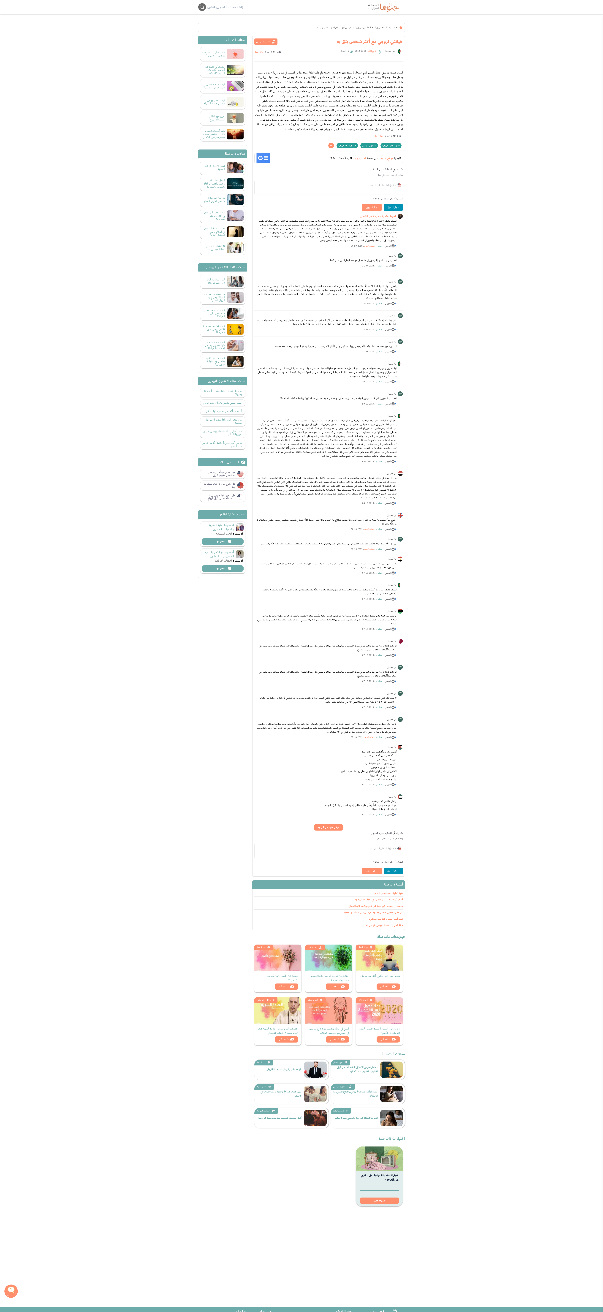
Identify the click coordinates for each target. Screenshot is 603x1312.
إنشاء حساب (235, 7)
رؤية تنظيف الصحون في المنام (389, 893)
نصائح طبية (312, 947)
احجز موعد (220, 541)
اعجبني (388, 245)
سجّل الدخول (393, 207)
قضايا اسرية (261, 1086)
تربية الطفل (363, 947)
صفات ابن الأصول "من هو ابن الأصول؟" (282, 978)
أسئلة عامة (261, 947)
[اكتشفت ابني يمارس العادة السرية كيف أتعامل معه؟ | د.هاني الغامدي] (277, 1010)
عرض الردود (369, 245)
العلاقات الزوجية (263, 1111)
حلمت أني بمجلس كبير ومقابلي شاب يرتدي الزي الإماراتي (375, 906)
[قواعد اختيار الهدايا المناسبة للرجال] (315, 1070)
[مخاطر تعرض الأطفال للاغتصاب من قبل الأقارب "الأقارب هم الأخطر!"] (391, 1070)
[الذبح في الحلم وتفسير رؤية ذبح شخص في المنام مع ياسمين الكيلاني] (328, 1010)
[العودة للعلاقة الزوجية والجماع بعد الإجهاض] (391, 1118)
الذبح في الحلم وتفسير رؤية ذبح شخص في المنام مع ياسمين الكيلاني (329, 1030)
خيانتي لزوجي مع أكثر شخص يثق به (334, 27)
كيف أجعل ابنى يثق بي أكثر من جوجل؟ (380, 976)
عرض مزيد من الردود (329, 827)
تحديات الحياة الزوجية (385, 27)
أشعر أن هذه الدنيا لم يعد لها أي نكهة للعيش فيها (379, 900)
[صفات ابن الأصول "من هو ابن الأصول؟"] (277, 958)
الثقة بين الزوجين (363, 27)
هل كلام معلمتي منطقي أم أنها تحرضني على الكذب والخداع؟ (373, 912)
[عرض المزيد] (331, 145)
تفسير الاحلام (313, 1000)
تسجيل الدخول (216, 7)
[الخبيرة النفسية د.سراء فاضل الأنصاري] (400, 216)
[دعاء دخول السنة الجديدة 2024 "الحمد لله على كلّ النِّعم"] (379, 1010)
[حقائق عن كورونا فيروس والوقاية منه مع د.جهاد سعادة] (328, 958)
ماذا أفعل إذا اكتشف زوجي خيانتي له (384, 925)
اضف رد (379, 245)
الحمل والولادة (338, 1111)
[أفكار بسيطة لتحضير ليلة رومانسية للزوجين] (315, 1118)
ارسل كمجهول (372, 207)
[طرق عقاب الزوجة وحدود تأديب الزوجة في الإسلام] (315, 1094)
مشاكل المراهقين (264, 1000)
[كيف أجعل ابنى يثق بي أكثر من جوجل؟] (379, 958)
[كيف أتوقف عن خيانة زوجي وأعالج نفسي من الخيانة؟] (391, 1094)
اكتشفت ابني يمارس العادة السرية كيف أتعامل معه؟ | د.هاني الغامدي (278, 1030)
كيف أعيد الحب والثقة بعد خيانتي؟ (386, 919)
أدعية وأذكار (363, 1000)
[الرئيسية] (401, 27)
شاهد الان (385, 986)
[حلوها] (403, 7)
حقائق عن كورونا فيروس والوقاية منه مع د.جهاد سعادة (330, 978)
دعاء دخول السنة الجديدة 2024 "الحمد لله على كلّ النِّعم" (379, 1030)
